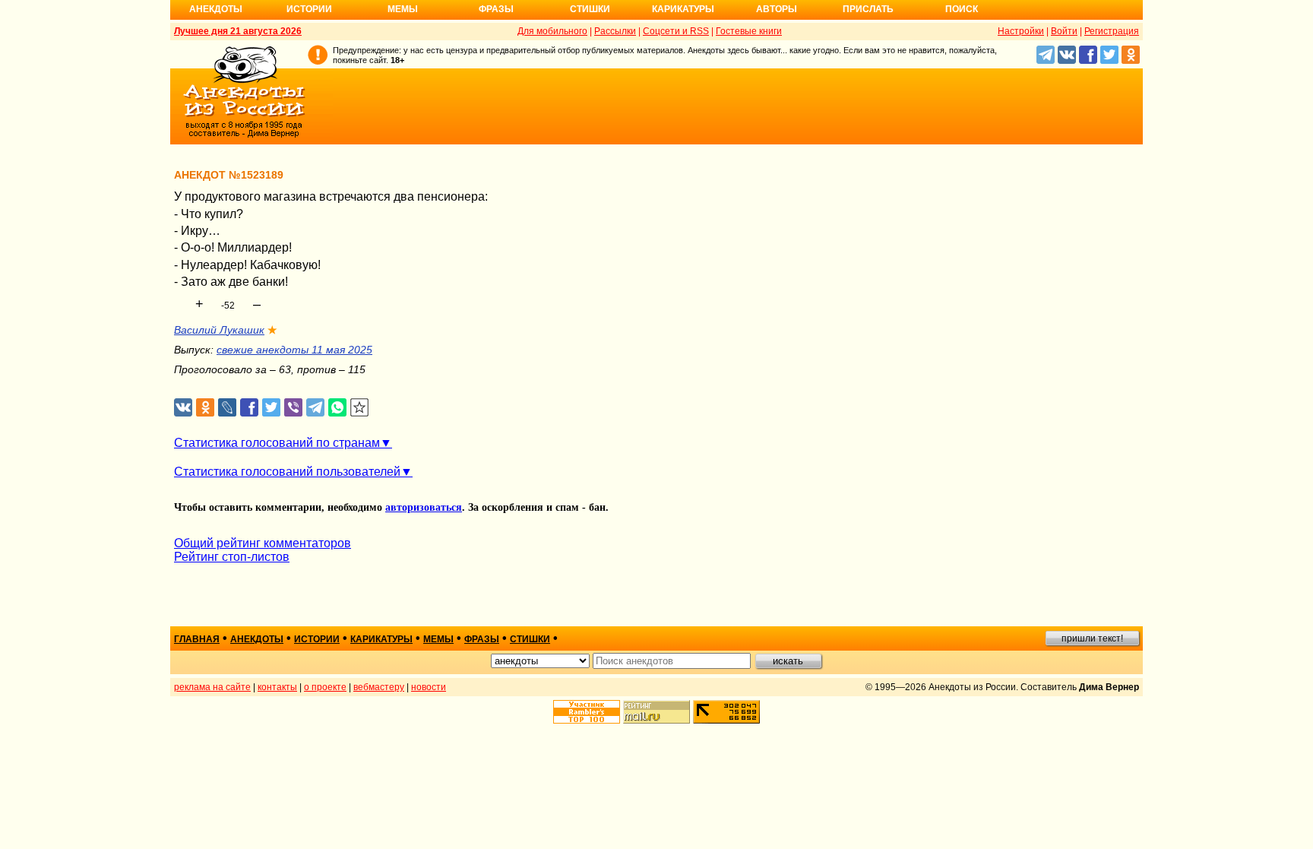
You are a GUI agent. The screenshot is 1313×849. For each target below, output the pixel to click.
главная (197, 639)
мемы (438, 639)
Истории (309, 9)
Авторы (776, 9)
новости (428, 687)
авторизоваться (423, 507)
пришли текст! (1092, 638)
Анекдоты (215, 9)
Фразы (496, 9)
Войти (1064, 31)
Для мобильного (552, 31)
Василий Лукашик (219, 330)
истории (317, 639)
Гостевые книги (749, 31)
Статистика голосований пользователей (287, 471)
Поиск (961, 9)
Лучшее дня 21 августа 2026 (238, 31)
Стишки (590, 9)
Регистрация (1111, 31)
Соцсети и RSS (676, 31)
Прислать (868, 9)
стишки (530, 639)
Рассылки (615, 31)
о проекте (325, 687)
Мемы (403, 9)
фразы (481, 639)
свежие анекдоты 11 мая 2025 (294, 350)
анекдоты (256, 639)
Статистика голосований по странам (277, 442)
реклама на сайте (212, 687)
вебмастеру (378, 687)
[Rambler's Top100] (586, 712)
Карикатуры (683, 9)
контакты (277, 687)
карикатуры (381, 639)
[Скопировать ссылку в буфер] (359, 407)
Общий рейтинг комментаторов (262, 543)
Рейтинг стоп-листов (231, 556)
